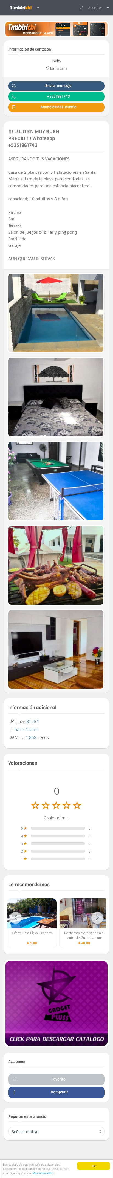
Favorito (58, 1079)
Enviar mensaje (58, 85)
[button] (94, 7)
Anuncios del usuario (58, 107)
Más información (43, 1173)
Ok (93, 1166)
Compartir (58, 1092)
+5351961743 (58, 96)
